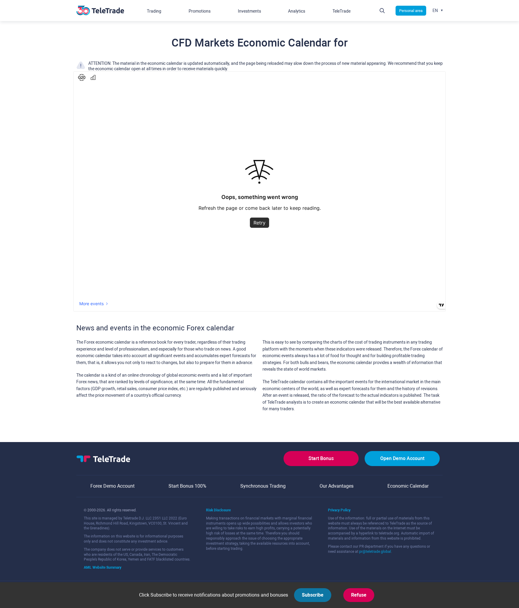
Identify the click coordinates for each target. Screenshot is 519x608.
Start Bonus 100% (187, 486)
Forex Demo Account (112, 486)
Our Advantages (337, 486)
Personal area (411, 10)
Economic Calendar (408, 486)
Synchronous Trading (263, 486)
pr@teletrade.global (375, 551)
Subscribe (312, 595)
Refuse (358, 595)
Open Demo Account (402, 458)
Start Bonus (321, 458)
